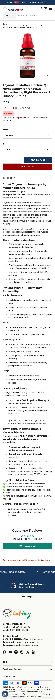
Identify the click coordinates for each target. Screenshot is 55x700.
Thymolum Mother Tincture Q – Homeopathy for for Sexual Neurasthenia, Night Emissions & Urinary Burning (24, 26)
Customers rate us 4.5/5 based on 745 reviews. (26, 560)
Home (5, 24)
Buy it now (27, 166)
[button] (45, 9)
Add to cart (38, 160)
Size (5, 144)
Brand (6, 130)
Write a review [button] (27, 546)
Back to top (26, 597)
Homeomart (13, 687)
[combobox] (27, 15)
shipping (18, 118)
